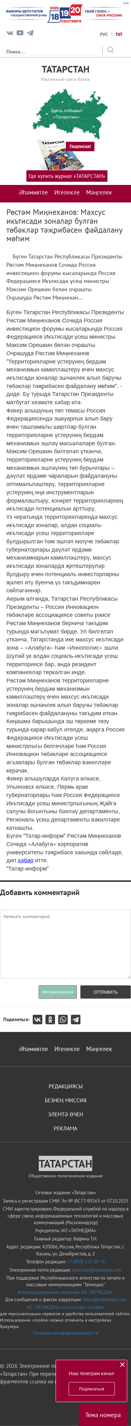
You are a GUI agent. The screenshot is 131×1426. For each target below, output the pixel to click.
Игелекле (67, 192)
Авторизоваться (57, 992)
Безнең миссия (65, 1100)
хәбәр (25, 860)
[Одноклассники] (51, 1019)
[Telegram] (30, 34)
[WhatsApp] (64, 1019)
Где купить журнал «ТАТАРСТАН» (67, 176)
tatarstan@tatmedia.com (97, 1270)
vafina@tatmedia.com (104, 1299)
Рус (104, 34)
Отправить (106, 992)
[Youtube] (20, 34)
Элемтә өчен (65, 1114)
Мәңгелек (99, 192)
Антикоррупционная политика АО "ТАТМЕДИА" (65, 1292)
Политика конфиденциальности (65, 1333)
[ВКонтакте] (39, 1019)
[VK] (10, 34)
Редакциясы (66, 1086)
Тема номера (103, 1415)
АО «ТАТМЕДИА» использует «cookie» (65, 1307)
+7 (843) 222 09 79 (86, 1262)
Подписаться (91, 1389)
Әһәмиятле (33, 192)
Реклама (65, 1128)
